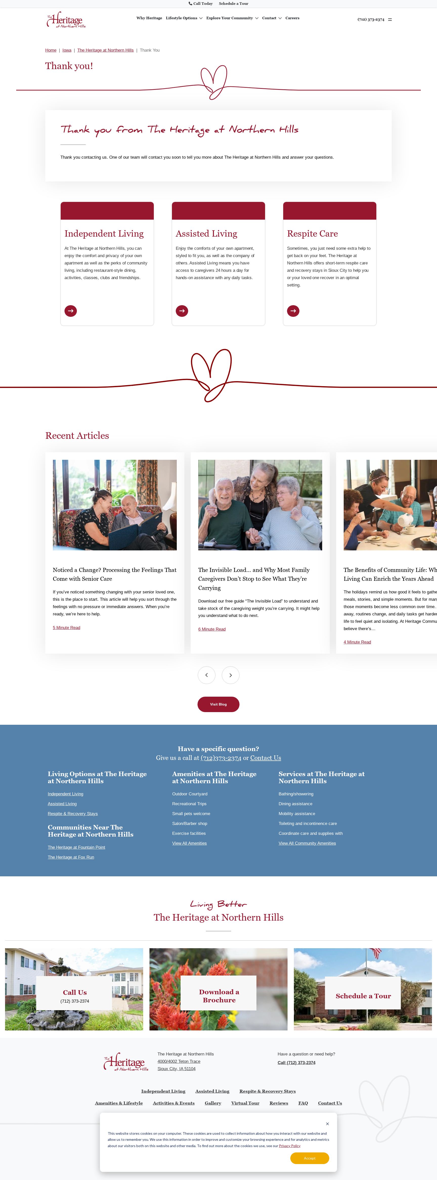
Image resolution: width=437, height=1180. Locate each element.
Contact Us (265, 757)
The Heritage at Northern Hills (105, 50)
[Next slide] (230, 675)
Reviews (279, 1103)
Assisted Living (62, 803)
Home (50, 50)
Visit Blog (218, 704)
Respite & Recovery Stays (73, 813)
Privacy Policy (289, 1146)
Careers (292, 18)
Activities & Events (174, 1103)
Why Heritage (149, 18)
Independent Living (65, 794)
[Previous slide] (206, 675)
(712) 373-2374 (371, 19)
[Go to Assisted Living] (182, 311)
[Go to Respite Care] (293, 311)
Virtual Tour (245, 1103)
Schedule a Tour (233, 4)
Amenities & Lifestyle (119, 1103)
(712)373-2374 (221, 757)
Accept (310, 1158)
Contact (269, 18)
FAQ (303, 1103)
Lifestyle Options (181, 18)
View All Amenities (189, 843)
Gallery (213, 1103)
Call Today (203, 4)
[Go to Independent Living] (70, 311)
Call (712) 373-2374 (296, 1062)
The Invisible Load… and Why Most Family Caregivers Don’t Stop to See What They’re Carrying (254, 579)
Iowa (66, 50)
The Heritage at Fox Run (71, 857)
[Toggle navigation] (389, 19)
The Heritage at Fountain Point (76, 847)
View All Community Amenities (307, 843)
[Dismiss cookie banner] (327, 1124)
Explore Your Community (229, 18)
